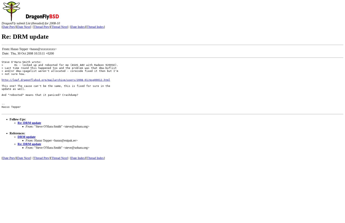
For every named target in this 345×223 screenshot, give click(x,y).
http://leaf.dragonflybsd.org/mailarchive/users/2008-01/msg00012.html (56, 79)
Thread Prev (41, 27)
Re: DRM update (29, 123)
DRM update (27, 137)
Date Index (78, 27)
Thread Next (59, 27)
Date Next (23, 27)
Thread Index (95, 27)
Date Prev (9, 27)
